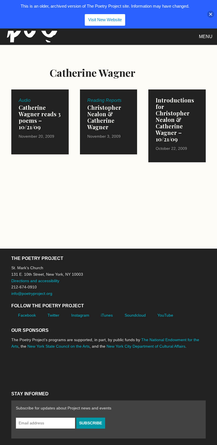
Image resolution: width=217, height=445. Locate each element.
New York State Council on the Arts (58, 346)
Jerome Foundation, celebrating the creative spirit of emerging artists (63, 367)
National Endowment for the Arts (26, 367)
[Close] (210, 14)
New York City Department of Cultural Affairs (146, 346)
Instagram (80, 315)
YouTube (165, 315)
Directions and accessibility (35, 281)
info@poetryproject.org (31, 293)
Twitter (53, 315)
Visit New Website (105, 19)
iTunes (107, 315)
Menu (205, 36)
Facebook (27, 315)
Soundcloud (135, 315)
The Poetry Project (31, 36)
